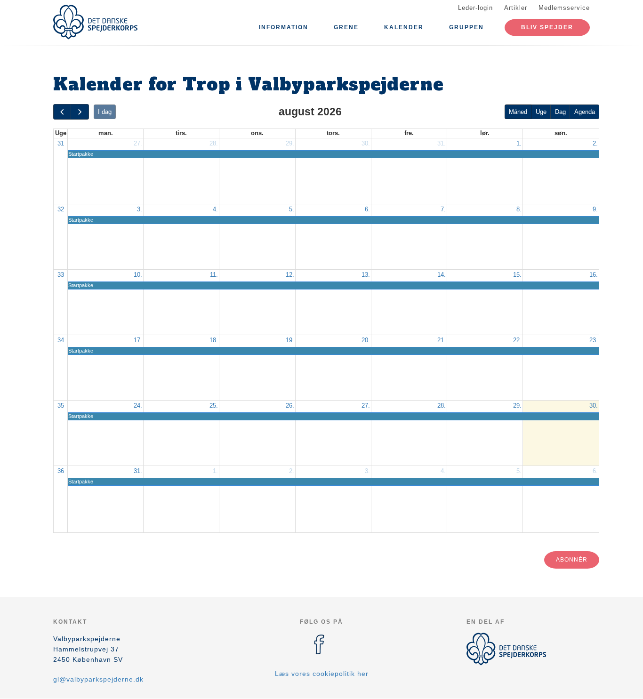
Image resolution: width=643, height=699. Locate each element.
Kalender (404, 27)
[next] (79, 112)
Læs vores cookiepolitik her (322, 673)
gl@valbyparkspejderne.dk (98, 679)
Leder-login (475, 7)
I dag (105, 111)
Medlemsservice (564, 7)
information (283, 27)
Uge (541, 111)
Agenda (584, 111)
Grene (346, 27)
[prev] (62, 112)
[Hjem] (95, 22)
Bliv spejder (547, 27)
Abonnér (571, 559)
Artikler (515, 7)
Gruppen (466, 27)
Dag (560, 111)
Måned (518, 111)
